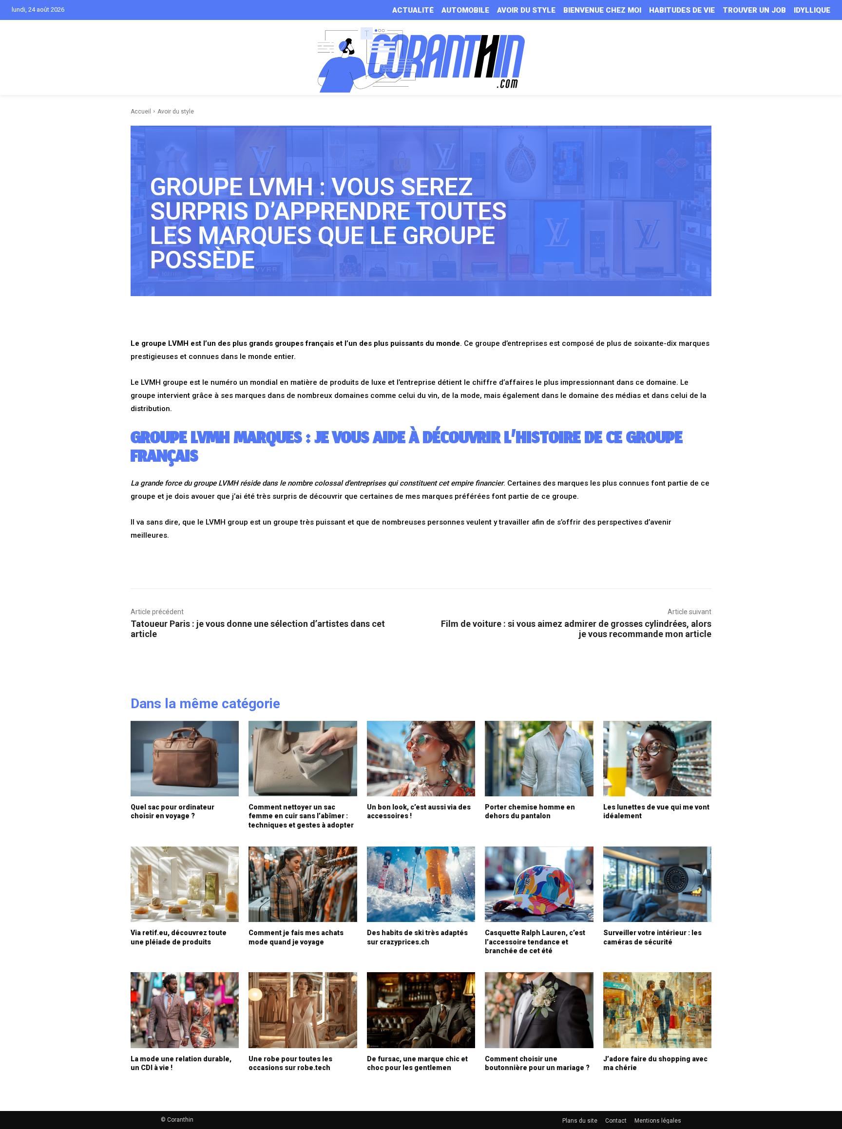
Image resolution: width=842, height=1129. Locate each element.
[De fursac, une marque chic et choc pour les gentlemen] (421, 1010)
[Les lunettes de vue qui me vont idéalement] (657, 759)
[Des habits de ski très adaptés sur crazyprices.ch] (421, 884)
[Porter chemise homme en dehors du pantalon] (539, 759)
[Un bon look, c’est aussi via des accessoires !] (421, 759)
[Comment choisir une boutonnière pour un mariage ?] (539, 1010)
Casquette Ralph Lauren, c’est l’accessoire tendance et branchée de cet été (535, 941)
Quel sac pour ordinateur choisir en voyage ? (172, 811)
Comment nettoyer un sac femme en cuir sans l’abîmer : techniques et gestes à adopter (301, 815)
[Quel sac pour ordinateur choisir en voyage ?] (185, 759)
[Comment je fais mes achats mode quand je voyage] (303, 884)
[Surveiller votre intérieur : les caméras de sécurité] (657, 884)
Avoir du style (175, 111)
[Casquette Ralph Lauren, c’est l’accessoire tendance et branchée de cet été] (539, 884)
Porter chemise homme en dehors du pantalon (530, 811)
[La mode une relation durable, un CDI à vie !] (185, 1010)
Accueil (141, 111)
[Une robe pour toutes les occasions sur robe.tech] (303, 1010)
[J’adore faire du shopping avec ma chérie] (657, 1010)
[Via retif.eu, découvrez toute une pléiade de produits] (185, 884)
